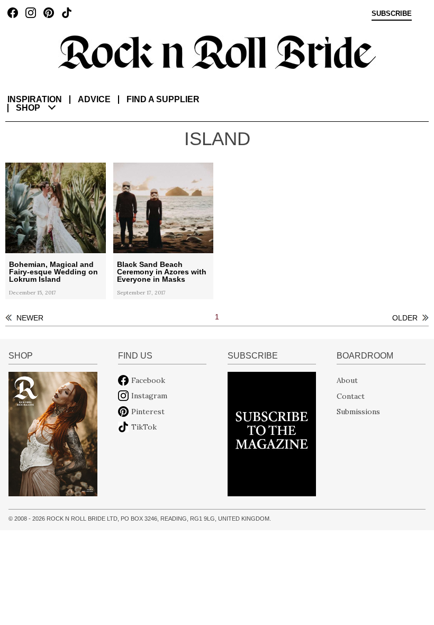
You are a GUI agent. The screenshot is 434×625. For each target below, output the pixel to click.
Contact (351, 395)
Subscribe (392, 13)
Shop (28, 107)
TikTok (144, 427)
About (347, 380)
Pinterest (148, 411)
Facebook (148, 380)
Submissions (358, 411)
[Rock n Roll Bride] (217, 51)
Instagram (149, 395)
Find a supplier (163, 99)
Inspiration (34, 99)
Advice (94, 99)
